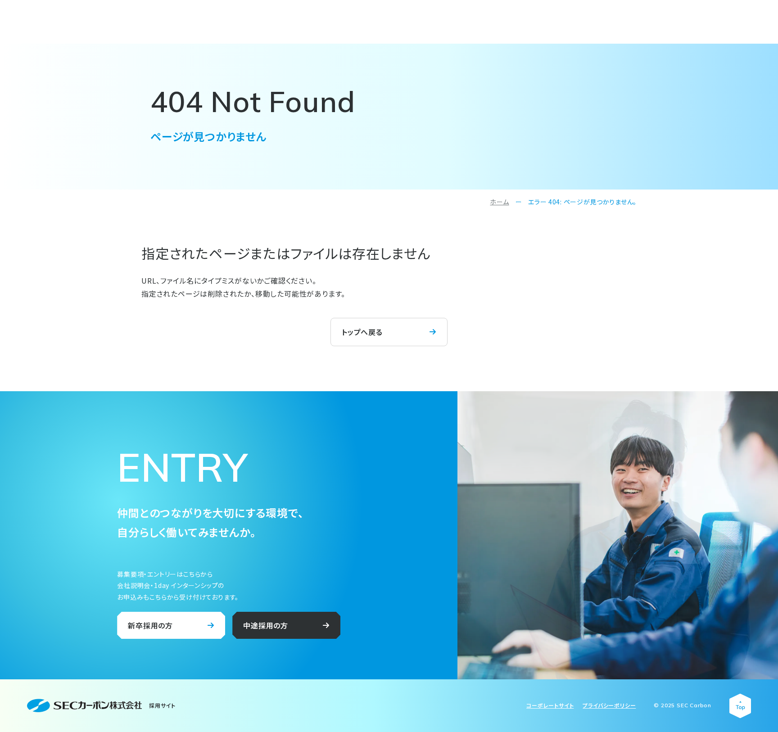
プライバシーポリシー (609, 705)
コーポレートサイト (550, 705)
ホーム (499, 202)
